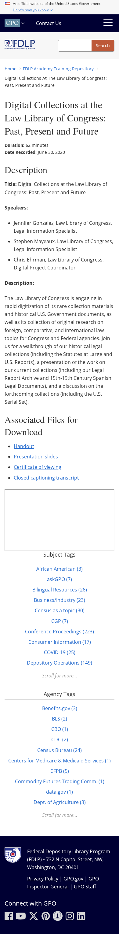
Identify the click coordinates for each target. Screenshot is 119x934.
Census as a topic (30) (60, 610)
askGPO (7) (59, 579)
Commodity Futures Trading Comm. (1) (59, 781)
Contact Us (48, 23)
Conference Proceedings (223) (59, 631)
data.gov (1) (59, 791)
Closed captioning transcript (46, 477)
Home (10, 69)
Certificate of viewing (37, 467)
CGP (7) (59, 621)
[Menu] (108, 23)
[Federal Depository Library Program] (20, 46)
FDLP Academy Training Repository (58, 69)
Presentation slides (36, 456)
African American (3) (59, 568)
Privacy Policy (42, 878)
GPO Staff (85, 886)
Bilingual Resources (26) (59, 589)
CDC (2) (59, 739)
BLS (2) (59, 718)
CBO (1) (59, 729)
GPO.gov (73, 878)
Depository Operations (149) (59, 662)
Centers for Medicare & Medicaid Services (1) (59, 760)
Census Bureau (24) (59, 750)
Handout (24, 446)
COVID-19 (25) (59, 652)
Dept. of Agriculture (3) (60, 802)
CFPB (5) (59, 771)
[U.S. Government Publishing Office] (15, 23)
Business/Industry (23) (59, 600)
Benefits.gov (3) (59, 708)
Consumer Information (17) (59, 642)
